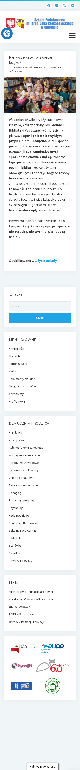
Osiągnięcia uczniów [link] (22, 386)
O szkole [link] (15, 356)
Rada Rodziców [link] (19, 515)
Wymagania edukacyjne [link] (24, 455)
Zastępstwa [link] (17, 440)
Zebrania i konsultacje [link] (23, 485)
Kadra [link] (13, 371)
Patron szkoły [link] (18, 364)
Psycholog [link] (16, 508)
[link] (7, 33)
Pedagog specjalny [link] (21, 500)
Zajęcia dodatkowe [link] (21, 478)
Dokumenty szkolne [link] (22, 379)
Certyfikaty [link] (16, 394)
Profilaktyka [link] (17, 401)
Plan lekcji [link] (15, 432)
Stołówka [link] (15, 546)
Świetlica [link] (15, 553)
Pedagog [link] (15, 493)
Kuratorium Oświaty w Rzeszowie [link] (31, 599)
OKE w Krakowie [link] (19, 607)
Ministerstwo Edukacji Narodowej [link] (31, 592)
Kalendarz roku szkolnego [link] (26, 448)
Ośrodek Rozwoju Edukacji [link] (26, 622)
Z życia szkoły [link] (46, 260)
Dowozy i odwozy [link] (20, 561)
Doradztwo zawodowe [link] (24, 463)
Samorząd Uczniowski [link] (23, 523)
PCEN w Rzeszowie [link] (21, 614)
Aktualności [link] (16, 349)
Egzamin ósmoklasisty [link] (23, 470)
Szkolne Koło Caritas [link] (22, 530)
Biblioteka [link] (15, 538)
